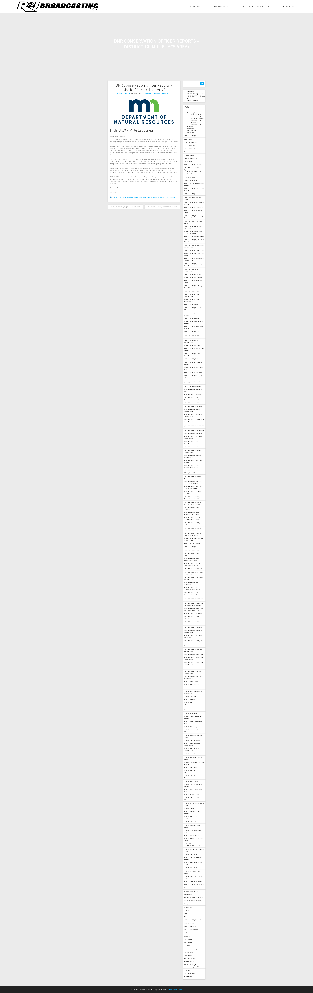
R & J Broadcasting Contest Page (193, 897)
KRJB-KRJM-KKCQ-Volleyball (192, 194)
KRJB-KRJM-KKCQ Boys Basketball (194, 236)
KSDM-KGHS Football (190, 699)
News (146, 93)
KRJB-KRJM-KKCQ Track (191, 359)
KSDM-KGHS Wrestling (190, 727)
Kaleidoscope (188, 976)
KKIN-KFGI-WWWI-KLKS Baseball (193, 613)
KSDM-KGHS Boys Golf (190, 854)
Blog (185, 913)
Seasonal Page (188, 894)
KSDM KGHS (187, 844)
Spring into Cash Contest (191, 904)
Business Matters (189, 923)
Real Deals (187, 945)
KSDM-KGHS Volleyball (190, 713)
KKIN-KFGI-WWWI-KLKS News (192, 394)
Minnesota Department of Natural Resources (146, 197)
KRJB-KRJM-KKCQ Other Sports (193, 372)
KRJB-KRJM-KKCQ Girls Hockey (193, 277)
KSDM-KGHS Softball (190, 822)
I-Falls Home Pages (285, 7)
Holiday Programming (190, 949)
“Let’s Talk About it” (190, 973)
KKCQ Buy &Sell (188, 955)
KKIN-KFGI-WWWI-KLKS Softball (193, 627)
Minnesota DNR (164, 197)
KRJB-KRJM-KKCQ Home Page (220, 7)
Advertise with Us (189, 961)
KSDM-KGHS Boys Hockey (191, 767)
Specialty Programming (191, 891)
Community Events (192, 113)
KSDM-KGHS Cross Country (191, 835)
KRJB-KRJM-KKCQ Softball (191, 318)
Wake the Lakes (188, 952)
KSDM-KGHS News (189, 688)
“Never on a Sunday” (190, 145)
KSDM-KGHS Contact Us (194, 846)
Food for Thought (189, 939)
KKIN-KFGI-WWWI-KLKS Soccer (193, 447)
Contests (186, 933)
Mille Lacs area (127, 197)
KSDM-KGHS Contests (190, 696)
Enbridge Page (188, 907)
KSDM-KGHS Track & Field (191, 794)
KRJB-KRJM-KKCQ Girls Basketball (194, 250)
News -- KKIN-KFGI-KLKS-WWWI (158, 93)
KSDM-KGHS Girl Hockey (191, 781)
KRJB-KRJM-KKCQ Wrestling (192, 291)
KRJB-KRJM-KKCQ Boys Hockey (193, 274)
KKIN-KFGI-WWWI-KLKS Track (192, 668)
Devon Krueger (123, 93)
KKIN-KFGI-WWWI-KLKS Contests (193, 403)
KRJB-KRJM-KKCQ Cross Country (193, 207)
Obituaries (187, 936)
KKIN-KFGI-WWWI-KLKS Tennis (193, 433)
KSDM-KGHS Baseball (190, 808)
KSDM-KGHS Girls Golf (190, 868)
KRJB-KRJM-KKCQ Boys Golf (192, 332)
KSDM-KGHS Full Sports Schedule (193, 881)
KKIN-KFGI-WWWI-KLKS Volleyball (194, 430)
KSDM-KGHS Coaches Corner (192, 685)
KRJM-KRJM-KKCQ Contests (192, 543)
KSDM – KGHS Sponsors (190, 142)
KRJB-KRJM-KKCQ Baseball (192, 304)
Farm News (190, 126)
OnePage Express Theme (174, 990)
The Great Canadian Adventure (192, 900)
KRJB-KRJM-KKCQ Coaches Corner (194, 884)
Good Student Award (190, 926)
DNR (121, 197)
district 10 (116, 197)
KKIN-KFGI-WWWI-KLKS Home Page (254, 7)
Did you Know (188, 139)
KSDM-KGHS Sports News (191, 681)
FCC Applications (189, 155)
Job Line (186, 917)
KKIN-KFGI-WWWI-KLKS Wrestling (193, 569)
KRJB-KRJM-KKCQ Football (192, 180)
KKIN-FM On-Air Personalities (192, 386)
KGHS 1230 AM (188, 942)
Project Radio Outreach (190, 158)
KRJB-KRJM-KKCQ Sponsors (192, 136)
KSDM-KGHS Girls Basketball (192, 754)
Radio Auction (188, 970)
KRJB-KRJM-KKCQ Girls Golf (192, 345)
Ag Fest (186, 888)
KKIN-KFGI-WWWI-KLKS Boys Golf (193, 641)
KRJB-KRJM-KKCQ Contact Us (192, 920)
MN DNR (172, 197)
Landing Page (194, 7)
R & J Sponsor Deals (189, 148)
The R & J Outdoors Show (191, 929)
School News (190, 128)
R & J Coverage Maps (190, 958)
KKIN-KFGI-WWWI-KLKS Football (193, 406)
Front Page (187, 910)
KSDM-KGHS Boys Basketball (192, 740)
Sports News (187, 152)
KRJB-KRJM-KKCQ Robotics (192, 547)
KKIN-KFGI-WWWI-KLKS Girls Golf (193, 654)
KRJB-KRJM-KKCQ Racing (191, 550)
